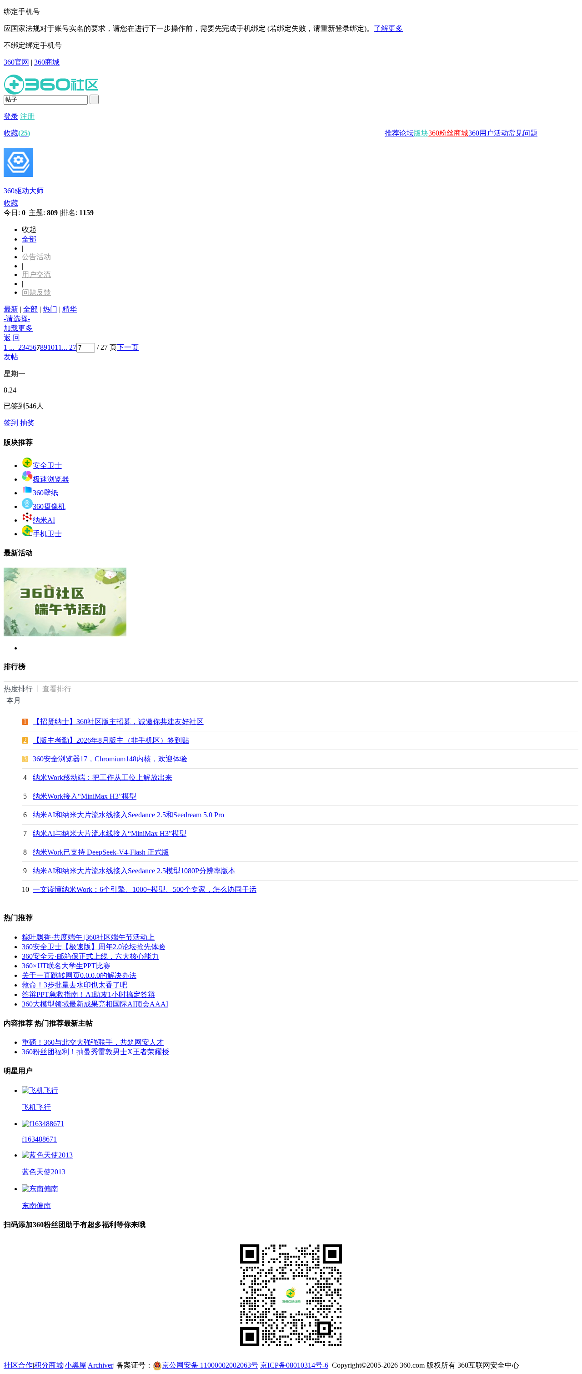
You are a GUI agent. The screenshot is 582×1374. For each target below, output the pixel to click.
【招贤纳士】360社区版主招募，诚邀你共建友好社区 (118, 721)
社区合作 (18, 1365)
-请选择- (17, 318)
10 (51, 347)
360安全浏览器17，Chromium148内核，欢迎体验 (110, 759)
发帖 (11, 357)
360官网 (16, 62)
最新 (11, 309)
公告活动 (36, 257)
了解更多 (388, 28)
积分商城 (48, 1365)
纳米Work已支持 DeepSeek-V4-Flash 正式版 (101, 852)
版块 (421, 133)
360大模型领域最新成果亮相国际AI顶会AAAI (95, 1004)
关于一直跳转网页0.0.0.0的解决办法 (79, 975)
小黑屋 (75, 1365)
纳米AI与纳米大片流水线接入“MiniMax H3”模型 (109, 833)
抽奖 (27, 423)
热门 (50, 309)
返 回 (12, 338)
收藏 (17, 133)
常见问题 (522, 133)
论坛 (406, 133)
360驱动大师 (24, 191)
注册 (27, 116)
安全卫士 (47, 465)
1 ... (9, 347)
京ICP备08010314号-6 (294, 1365)
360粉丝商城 (448, 133)
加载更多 (18, 328)
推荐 (392, 133)
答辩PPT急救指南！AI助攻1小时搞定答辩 (88, 994)
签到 (12, 423)
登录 (11, 116)
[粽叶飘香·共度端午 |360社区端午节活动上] (65, 634)
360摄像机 (49, 506)
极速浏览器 (51, 479)
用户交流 (36, 274)
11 (58, 347)
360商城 (47, 62)
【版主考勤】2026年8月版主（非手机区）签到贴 (111, 740)
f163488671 (39, 1139)
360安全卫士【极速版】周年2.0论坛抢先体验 (94, 947)
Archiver (100, 1365)
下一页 (128, 347)
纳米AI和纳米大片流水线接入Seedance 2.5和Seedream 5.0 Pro (128, 815)
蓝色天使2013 (43, 1172)
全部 (29, 239)
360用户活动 (488, 133)
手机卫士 (47, 534)
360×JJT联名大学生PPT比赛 (66, 966)
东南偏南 (36, 1205)
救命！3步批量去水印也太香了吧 (74, 985)
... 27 (69, 347)
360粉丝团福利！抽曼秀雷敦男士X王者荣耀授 (95, 1052)
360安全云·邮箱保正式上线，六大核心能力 (90, 956)
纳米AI (44, 520)
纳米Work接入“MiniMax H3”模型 (84, 796)
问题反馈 (36, 292)
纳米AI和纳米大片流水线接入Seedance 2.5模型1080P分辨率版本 (134, 871)
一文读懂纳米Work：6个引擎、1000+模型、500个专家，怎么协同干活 (144, 889)
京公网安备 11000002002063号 (210, 1365)
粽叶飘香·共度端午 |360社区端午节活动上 (88, 937)
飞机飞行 (36, 1107)
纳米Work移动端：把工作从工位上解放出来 (102, 777)
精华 (69, 309)
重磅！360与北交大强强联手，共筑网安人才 (93, 1042)
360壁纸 (45, 493)
